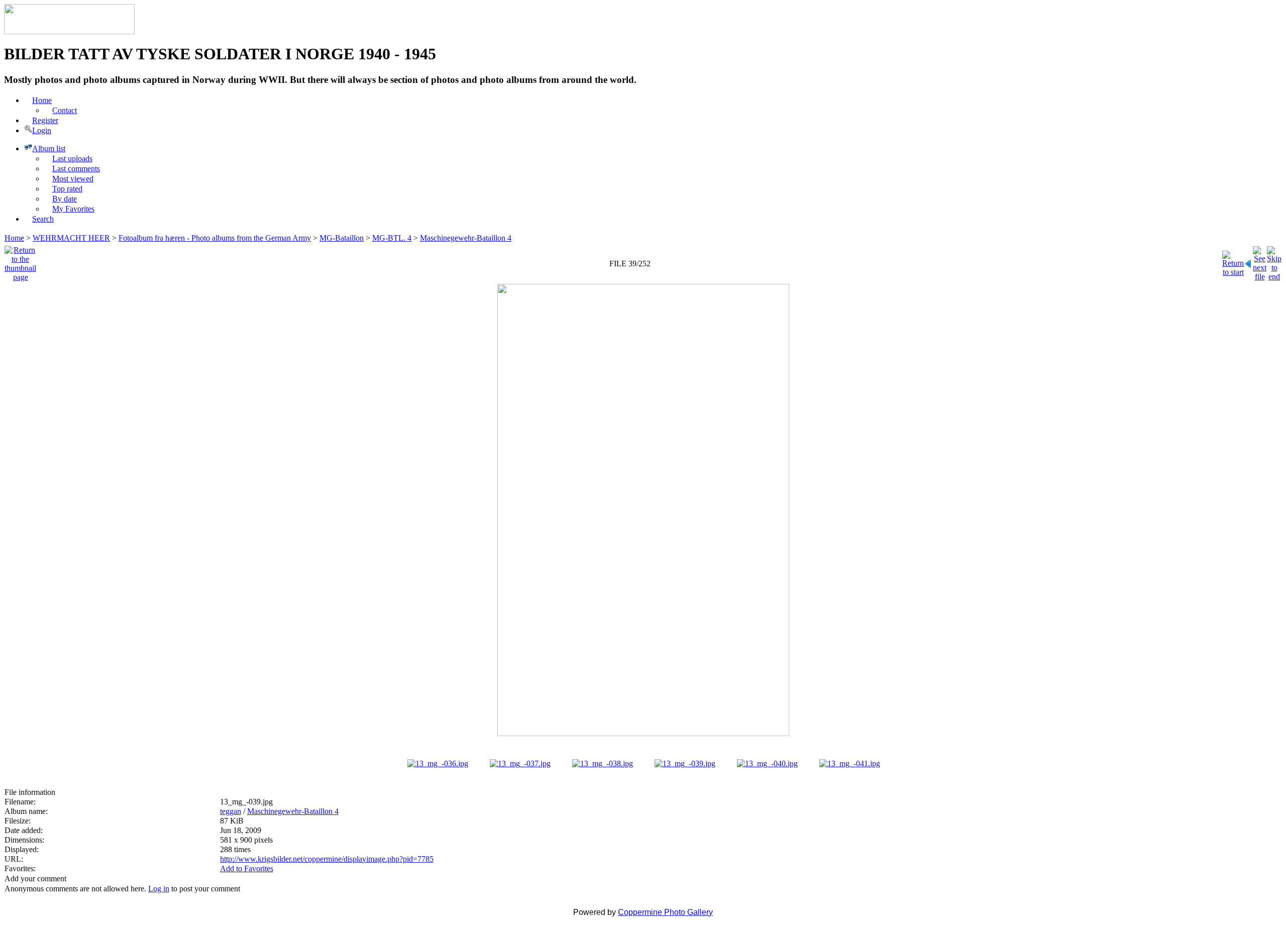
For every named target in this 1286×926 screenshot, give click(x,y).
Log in (158, 888)
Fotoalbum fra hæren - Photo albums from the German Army (215, 238)
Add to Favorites (246, 868)
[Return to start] (1233, 261)
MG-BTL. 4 (391, 238)
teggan (230, 811)
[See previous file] (1248, 261)
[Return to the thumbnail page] (20, 261)
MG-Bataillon (341, 238)
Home (14, 238)
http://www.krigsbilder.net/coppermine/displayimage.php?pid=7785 (327, 859)
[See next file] (1259, 261)
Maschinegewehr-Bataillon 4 (465, 238)
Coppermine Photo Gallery (665, 912)
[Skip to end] (1274, 261)
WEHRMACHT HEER (71, 238)
